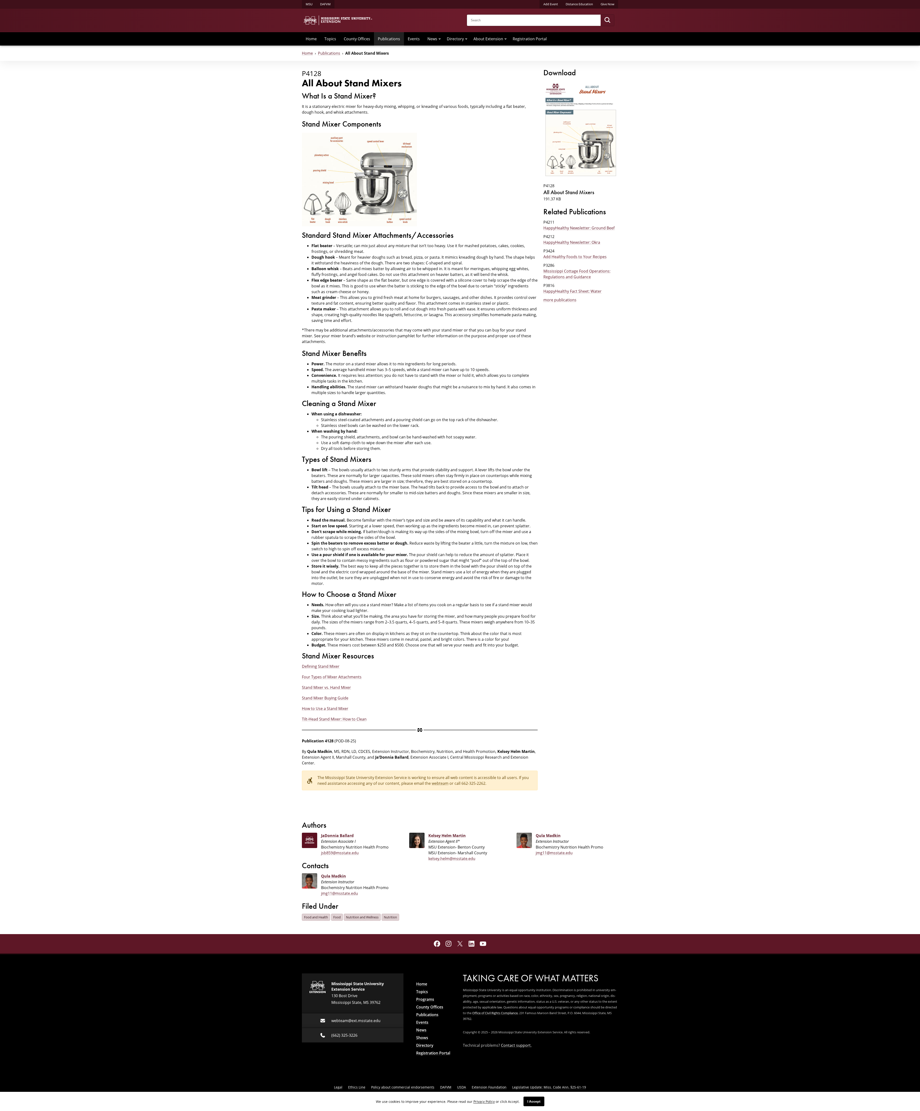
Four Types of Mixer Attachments (332, 676)
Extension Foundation (489, 1087)
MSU (309, 4)
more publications (559, 299)
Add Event (550, 4)
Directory (455, 38)
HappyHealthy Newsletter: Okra (571, 242)
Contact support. (516, 1045)
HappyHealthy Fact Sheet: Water (572, 291)
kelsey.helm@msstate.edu (451, 858)
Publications (389, 38)
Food (337, 917)
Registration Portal (530, 38)
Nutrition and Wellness (362, 917)
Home (311, 38)
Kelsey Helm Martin (447, 835)
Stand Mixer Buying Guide (325, 697)
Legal (338, 1087)
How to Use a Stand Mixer (325, 708)
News (432, 38)
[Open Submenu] (439, 38)
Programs (425, 999)
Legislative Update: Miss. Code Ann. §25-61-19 (549, 1087)
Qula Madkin (548, 835)
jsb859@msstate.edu (340, 852)
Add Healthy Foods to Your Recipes (575, 256)
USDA (461, 1087)
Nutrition (390, 917)
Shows (422, 1037)
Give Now (607, 4)
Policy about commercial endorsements (402, 1087)
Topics (330, 38)
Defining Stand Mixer (320, 666)
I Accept (533, 1101)
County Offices (357, 38)
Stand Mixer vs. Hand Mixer (326, 687)
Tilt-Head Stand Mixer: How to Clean (334, 718)
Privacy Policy (484, 1101)
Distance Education (579, 4)
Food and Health (316, 917)
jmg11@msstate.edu (554, 852)
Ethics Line (356, 1087)
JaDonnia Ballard (337, 835)
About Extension (488, 38)
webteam (440, 783)
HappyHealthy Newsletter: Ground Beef (579, 227)
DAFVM (325, 4)
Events (414, 38)
